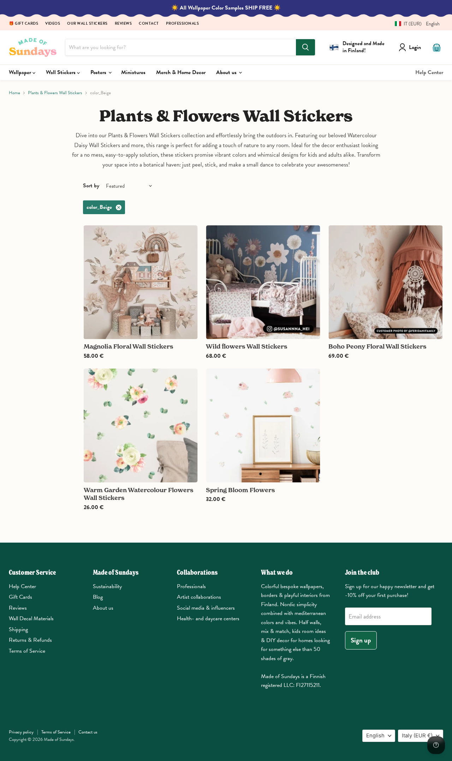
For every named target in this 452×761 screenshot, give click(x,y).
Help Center (429, 72)
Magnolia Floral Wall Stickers (128, 346)
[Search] (305, 47)
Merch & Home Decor (181, 72)
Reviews (123, 24)
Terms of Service (27, 651)
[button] (414, 23)
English (375, 735)
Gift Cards (20, 597)
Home (14, 93)
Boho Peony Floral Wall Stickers (377, 346)
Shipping (18, 629)
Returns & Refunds (30, 640)
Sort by (91, 185)
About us (227, 72)
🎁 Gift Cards (23, 24)
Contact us (87, 732)
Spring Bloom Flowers (240, 490)
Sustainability (107, 586)
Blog (98, 597)
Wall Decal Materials (31, 618)
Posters (99, 72)
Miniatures (133, 72)
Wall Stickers (61, 72)
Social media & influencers (206, 608)
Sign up (361, 640)
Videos (52, 24)
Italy (417, 735)
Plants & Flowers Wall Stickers (55, 93)
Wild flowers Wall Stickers (246, 346)
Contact (149, 24)
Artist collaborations (199, 597)
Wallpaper (20, 72)
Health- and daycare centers (208, 618)
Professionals (182, 24)
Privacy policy (21, 732)
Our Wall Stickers (87, 24)
